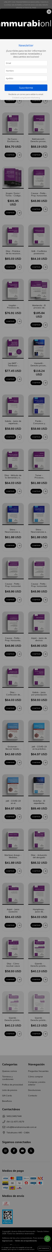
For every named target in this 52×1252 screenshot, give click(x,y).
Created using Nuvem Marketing (26, 97)
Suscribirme (26, 87)
